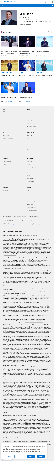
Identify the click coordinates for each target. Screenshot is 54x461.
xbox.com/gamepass (29, 322)
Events (3, 49)
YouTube (29, 149)
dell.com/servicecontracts (9, 255)
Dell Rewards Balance (31, 126)
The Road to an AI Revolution (8, 75)
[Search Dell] (45, 2)
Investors (29, 169)
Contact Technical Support (8, 138)
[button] (49, 2)
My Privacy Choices (7, 224)
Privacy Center (30, 204)
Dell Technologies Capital (32, 167)
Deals (4, 172)
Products (4, 164)
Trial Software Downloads (32, 210)
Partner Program (6, 198)
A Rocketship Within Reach (42, 51)
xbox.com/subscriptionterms (10, 320)
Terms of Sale (21, 220)
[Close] (45, 444)
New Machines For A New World (26, 75)
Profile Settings (30, 117)
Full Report (9, 274)
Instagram (29, 146)
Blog (28, 190)
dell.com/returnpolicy (32, 235)
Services (4, 169)
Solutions (4, 167)
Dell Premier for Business (20, 216)
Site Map (4, 111)
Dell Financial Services (34, 216)
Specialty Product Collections (33, 201)
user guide (31, 295)
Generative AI (22, 72)
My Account (29, 112)
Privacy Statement (32, 220)
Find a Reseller (5, 193)
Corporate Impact (30, 178)
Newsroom (29, 172)
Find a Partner (5, 190)
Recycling (29, 175)
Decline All (31, 456)
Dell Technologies (7, 216)
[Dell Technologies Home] (10, 2)
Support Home (6, 135)
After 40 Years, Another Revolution (44, 75)
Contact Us (29, 138)
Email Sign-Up (30, 198)
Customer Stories (30, 181)
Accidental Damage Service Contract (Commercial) (30, 261)
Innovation (4, 94)
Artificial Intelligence (6, 72)
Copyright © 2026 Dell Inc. (9, 220)
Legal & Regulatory (35, 224)
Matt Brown (10, 55)
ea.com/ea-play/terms (38, 322)
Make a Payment (30, 123)
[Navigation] (1, 2)
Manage (9, 456)
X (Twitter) (29, 141)
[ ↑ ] (15, 255)
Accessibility (5, 227)
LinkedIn (28, 143)
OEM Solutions (6, 196)
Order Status (29, 115)
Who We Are (29, 161)
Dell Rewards (29, 193)
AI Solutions (39, 49)
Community (29, 135)
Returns (4, 141)
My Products (29, 120)
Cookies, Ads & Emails (23, 224)
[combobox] (32, 2)
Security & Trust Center (31, 207)
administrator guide (13, 297)
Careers (28, 164)
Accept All (41, 456)
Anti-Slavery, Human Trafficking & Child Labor (22, 227)
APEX (20, 94)
